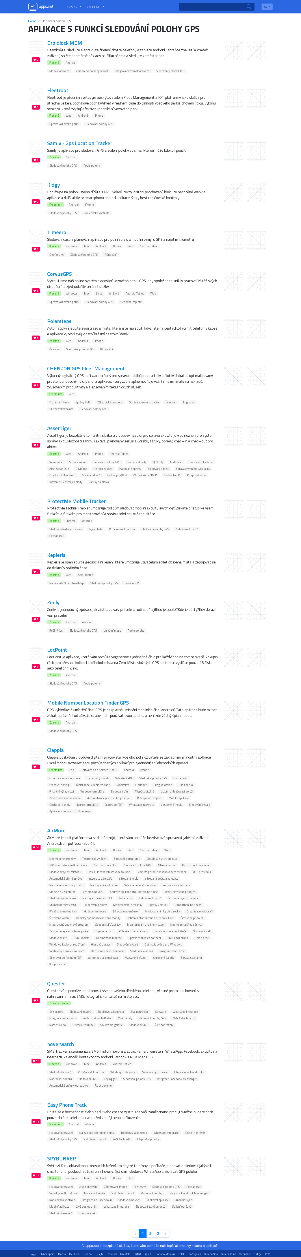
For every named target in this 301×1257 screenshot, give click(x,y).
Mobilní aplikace (59, 71)
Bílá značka (186, 785)
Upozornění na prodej (196, 865)
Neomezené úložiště (109, 938)
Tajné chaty (95, 529)
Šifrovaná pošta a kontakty (161, 878)
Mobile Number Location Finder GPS (88, 703)
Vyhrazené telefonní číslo (140, 885)
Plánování (110, 254)
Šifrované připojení (192, 918)
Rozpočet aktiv (196, 475)
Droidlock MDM (64, 43)
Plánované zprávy (130, 468)
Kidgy (53, 185)
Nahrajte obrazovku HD (97, 898)
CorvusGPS (59, 274)
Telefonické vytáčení (94, 858)
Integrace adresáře (100, 878)
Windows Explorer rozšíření (66, 944)
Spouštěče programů (127, 858)
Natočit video (57, 1025)
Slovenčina (211, 1254)
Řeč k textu (125, 898)
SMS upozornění (178, 938)
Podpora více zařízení (176, 885)
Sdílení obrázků (181, 1206)
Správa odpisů (91, 475)
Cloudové (141, 785)
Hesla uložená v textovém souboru (109, 872)
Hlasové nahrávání (61, 1132)
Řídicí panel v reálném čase (93, 785)
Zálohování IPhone (115, 1186)
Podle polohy (92, 165)
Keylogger (110, 1079)
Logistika (188, 402)
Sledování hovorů (80, 1011)
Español (87, 1254)
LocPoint (57, 650)
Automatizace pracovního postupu (108, 798)
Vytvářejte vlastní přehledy (65, 482)
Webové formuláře (92, 791)
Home (32, 21)
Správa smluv (77, 462)
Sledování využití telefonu (65, 872)
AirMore (56, 830)
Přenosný (140, 1186)
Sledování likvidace (200, 462)
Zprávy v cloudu (158, 905)
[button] (73, 6)
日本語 (137, 1254)
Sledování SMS (138, 1025)
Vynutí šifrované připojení (180, 892)
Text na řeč (202, 938)
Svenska (244, 1254)
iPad (130, 246)
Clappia (55, 750)
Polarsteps (59, 321)
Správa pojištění (117, 475)
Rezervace (56, 462)
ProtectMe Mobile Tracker (76, 501)
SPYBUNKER (61, 1158)
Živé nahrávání (139, 1011)
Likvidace (81, 468)
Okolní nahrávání (195, 1132)
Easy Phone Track (67, 1105)
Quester (56, 983)
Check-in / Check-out (62, 475)
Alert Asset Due (59, 468)
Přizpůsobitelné (144, 791)
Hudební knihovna (95, 911)
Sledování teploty (130, 302)
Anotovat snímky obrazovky (162, 911)
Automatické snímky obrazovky (68, 1085)
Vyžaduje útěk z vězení (63, 1193)
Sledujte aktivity (136, 462)
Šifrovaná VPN (202, 931)
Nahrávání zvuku (94, 1193)
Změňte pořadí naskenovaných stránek (162, 872)
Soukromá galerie (111, 1025)
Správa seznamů (191, 957)
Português (194, 1254)
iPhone (99, 115)
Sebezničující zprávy (108, 924)
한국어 (148, 1254)
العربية (34, 1254)
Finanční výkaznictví (61, 791)
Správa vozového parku (64, 124)
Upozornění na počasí (188, 905)
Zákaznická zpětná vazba (65, 798)
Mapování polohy (96, 905)
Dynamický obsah (98, 778)
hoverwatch (60, 1044)
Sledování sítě (58, 938)
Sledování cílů (119, 791)
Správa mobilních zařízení (144, 938)
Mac (86, 246)
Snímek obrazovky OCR (63, 905)
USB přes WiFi (202, 872)
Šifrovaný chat (167, 865)
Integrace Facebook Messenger (177, 1079)
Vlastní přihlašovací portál (177, 791)
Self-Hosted (85, 575)
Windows (72, 246)
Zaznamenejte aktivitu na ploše (68, 931)
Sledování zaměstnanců (150, 1206)
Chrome (71, 520)
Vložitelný (123, 785)
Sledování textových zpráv (65, 529)
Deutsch (74, 1254)
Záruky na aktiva (99, 482)
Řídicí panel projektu (149, 798)
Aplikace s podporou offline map (69, 811)
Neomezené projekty (62, 858)
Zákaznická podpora (110, 402)
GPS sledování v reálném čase (68, 865)
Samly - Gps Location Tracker (79, 143)
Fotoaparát (56, 535)
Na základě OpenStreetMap (66, 583)
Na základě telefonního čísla (97, 1132)
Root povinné (103, 1085)
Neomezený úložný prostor (66, 885)
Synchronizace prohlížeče (170, 931)
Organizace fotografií (199, 911)
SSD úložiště (81, 938)
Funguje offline (163, 785)
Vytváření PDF (124, 778)
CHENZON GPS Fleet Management (86, 368)
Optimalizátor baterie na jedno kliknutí (150, 918)
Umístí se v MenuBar (62, 892)
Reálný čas (56, 630)
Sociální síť (131, 583)
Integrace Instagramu (62, 1018)
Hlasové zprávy (100, 944)
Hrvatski (125, 1254)
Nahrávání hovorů (187, 529)
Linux (99, 293)
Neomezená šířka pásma (186, 924)
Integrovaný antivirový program (69, 924)
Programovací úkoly (172, 951)
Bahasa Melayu (165, 1254)
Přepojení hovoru (92, 892)
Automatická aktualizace (103, 957)
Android (71, 62)
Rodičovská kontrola (96, 213)
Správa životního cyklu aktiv (193, 468)
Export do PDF (114, 804)
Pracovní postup (59, 785)
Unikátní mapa (112, 630)
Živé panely (125, 1018)
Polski (181, 1254)
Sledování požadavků (62, 898)
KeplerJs (56, 555)
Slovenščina (228, 1254)
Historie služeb (102, 468)
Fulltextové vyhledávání (97, 1018)
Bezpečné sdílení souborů (107, 951)
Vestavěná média (171, 804)
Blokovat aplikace (158, 1200)
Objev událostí (103, 931)
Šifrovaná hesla (128, 878)
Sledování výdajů (199, 804)
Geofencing (56, 254)
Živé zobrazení (164, 1025)
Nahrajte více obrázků (104, 885)
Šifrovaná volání (59, 918)
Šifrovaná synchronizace (183, 898)
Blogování (106, 349)
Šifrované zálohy (163, 957)
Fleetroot (57, 90)
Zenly (53, 602)
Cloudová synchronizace (64, 778)
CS (266, 7)
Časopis (54, 349)
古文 (267, 1254)
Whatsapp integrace (141, 804)
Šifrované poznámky (125, 911)
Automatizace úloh (105, 865)
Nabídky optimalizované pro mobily (98, 918)
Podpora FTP (57, 964)
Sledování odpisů (158, 468)
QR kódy (158, 462)
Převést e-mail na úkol (63, 911)
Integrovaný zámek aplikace (132, 71)
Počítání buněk (122, 1139)
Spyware (160, 1011)
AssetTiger (59, 428)
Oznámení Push (59, 402)
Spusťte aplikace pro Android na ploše (134, 892)
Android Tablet (149, 246)
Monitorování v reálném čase (145, 924)
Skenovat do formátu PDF (65, 957)
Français (111, 1254)
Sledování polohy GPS (170, 71)
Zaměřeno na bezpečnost (92, 71)
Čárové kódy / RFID (145, 475)
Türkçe (257, 1254)
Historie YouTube (83, 1025)
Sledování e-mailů (141, 951)
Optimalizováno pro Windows (163, 944)
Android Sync (183, 1200)
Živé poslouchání (86, 1206)
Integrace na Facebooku (189, 1072)
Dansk (62, 1254)
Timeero (56, 232)
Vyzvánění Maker (136, 957)
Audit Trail (176, 462)
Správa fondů (172, 475)
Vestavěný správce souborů (66, 951)
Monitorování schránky (127, 905)
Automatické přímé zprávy (65, 878)
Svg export (56, 1011)
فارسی (99, 1254)
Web (68, 115)
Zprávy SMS (83, 402)
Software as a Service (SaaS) (99, 770)
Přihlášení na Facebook (133, 931)
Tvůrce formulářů (87, 804)
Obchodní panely (59, 804)
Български (48, 1254)
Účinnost (171, 402)
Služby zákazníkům (61, 409)
